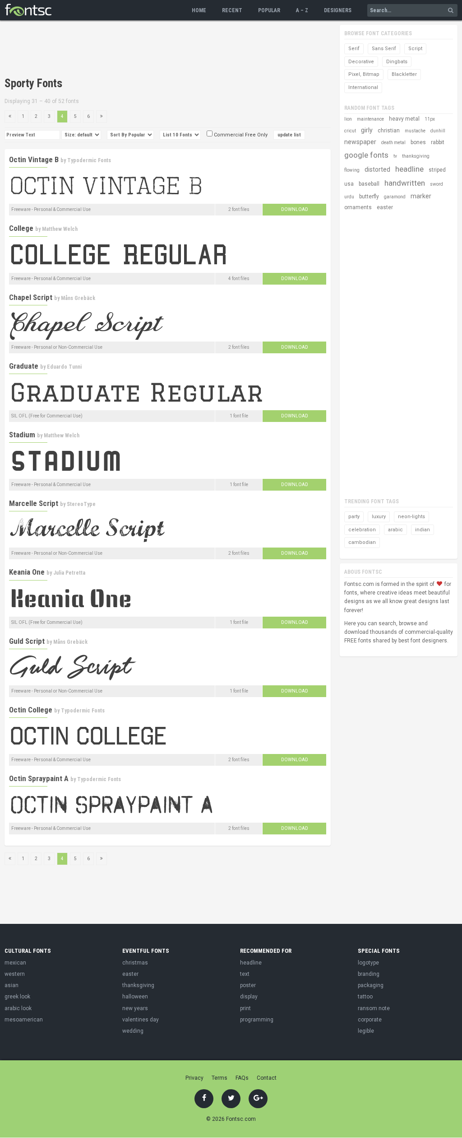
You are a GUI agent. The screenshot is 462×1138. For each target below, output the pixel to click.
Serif (354, 49)
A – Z (302, 10)
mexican (15, 963)
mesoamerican (24, 1019)
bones (418, 142)
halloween (135, 996)
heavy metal (404, 119)
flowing (352, 170)
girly (367, 130)
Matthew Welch (60, 229)
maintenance (370, 119)
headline (409, 168)
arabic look (18, 1008)
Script (415, 49)
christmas (135, 963)
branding (368, 974)
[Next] (101, 116)
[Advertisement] (169, 49)
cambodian (362, 542)
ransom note (374, 1008)
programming (256, 1019)
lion (348, 119)
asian (11, 985)
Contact (267, 1078)
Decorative (361, 62)
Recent (232, 10)
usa (349, 184)
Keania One (27, 571)
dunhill (437, 130)
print (245, 1008)
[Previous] (10, 116)
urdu (349, 196)
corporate (370, 1019)
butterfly (369, 196)
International (363, 87)
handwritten (404, 182)
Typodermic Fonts (89, 160)
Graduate (23, 365)
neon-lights (411, 517)
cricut (350, 130)
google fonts (366, 154)
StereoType (81, 504)
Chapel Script (30, 297)
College (21, 228)
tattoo (365, 996)
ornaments (358, 207)
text (244, 974)
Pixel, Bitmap (363, 74)
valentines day (140, 1019)
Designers (337, 10)
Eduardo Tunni (64, 367)
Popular (269, 10)
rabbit (437, 142)
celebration (362, 530)
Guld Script (27, 641)
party (354, 517)
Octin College (30, 709)
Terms (219, 1078)
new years (135, 1008)
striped (437, 170)
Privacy (194, 1078)
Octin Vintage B (34, 159)
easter (385, 207)
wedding (132, 1031)
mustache (415, 130)
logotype (368, 963)
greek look (17, 996)
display (249, 996)
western (15, 974)
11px (430, 119)
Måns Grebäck (78, 298)
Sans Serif (384, 49)
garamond (395, 196)
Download (294, 209)
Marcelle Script (33, 503)
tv (395, 156)
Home (199, 10)
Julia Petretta (69, 573)
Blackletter (404, 74)
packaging (370, 985)
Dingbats (396, 62)
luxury (379, 517)
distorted (377, 169)
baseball (369, 184)
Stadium (22, 434)
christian (389, 130)
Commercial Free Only (240, 135)
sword (436, 184)
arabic (395, 530)
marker (421, 196)
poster (248, 985)
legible (366, 1031)
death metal (393, 142)
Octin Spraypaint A (39, 778)
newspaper (360, 141)
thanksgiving (416, 156)
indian (422, 530)
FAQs (242, 1078)
